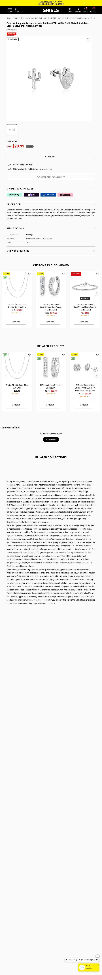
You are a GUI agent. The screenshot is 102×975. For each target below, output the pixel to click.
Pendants (47, 600)
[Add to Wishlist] (29, 273)
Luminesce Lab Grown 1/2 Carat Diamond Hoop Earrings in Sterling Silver (51, 307)
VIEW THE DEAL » (53, 4)
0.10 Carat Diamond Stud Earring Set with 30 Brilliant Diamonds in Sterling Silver (85, 388)
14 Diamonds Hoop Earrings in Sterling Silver (51, 386)
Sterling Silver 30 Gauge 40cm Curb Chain (17, 386)
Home (9, 18)
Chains (37, 600)
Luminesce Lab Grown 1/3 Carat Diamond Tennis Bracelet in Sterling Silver (85, 307)
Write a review (51, 439)
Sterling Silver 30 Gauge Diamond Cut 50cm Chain (17, 305)
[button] (3, 293)
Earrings (29, 600)
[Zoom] (88, 39)
